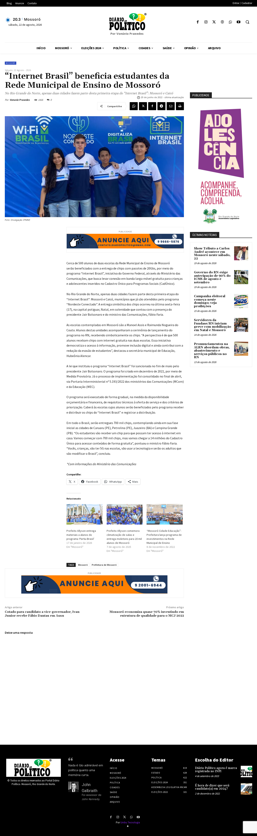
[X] (214, 22)
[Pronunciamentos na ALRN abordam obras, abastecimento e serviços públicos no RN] (241, 349)
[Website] (222, 22)
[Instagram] (206, 22)
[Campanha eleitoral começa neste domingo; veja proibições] (241, 301)
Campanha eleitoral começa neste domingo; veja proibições (209, 301)
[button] (247, 22)
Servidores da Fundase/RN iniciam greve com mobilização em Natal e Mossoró (212, 325)
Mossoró (10, 63)
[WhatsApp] (230, 22)
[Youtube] (238, 22)
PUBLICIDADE (200, 95)
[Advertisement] (223, 398)
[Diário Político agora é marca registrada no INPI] (246, 771)
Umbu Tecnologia (130, 822)
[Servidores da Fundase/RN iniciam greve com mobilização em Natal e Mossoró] (241, 325)
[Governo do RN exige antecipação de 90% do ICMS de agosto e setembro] (241, 277)
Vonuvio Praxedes (20, 100)
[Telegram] (161, 106)
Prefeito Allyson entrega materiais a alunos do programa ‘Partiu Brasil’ (81, 535)
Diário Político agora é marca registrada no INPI (216, 769)
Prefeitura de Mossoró (104, 564)
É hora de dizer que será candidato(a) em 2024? (212, 787)
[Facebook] (198, 22)
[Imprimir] (180, 106)
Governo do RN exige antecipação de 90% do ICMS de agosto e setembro (212, 277)
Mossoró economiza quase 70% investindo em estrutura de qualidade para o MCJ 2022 (146, 614)
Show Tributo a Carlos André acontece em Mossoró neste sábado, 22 (212, 253)
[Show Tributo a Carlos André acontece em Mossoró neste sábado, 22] (241, 253)
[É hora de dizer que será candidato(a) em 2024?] (246, 789)
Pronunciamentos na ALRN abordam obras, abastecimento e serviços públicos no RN (212, 350)
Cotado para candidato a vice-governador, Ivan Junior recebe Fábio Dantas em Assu (42, 614)
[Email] (171, 106)
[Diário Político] (128, 22)
